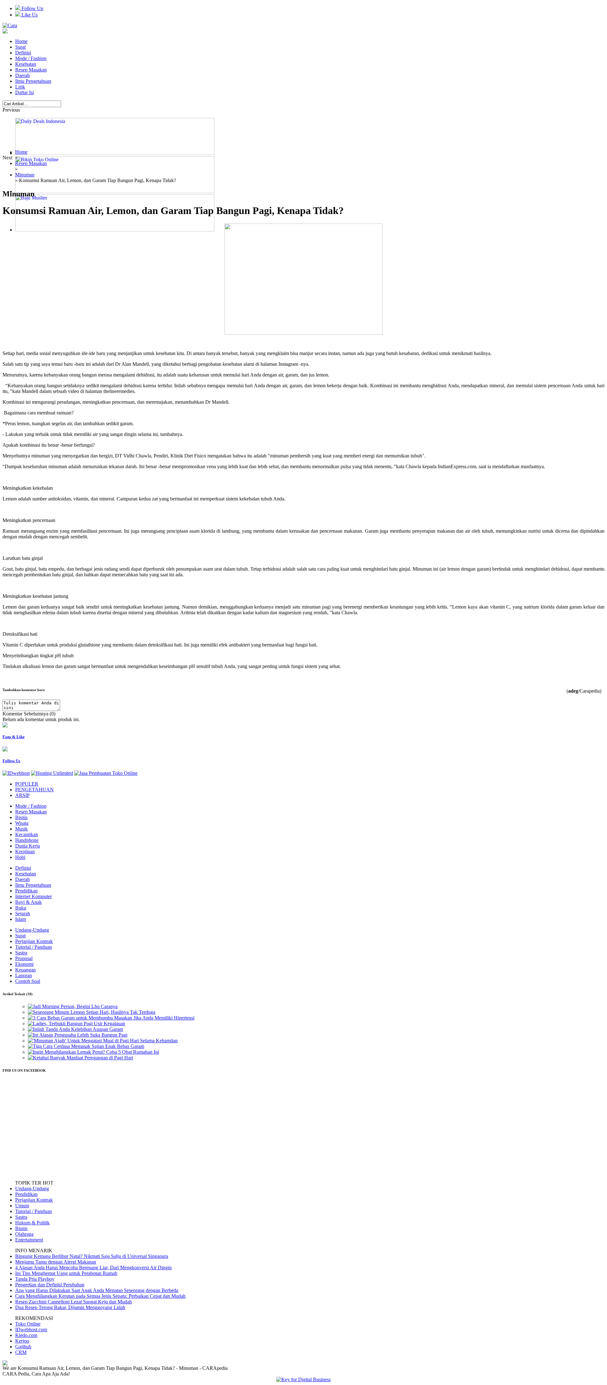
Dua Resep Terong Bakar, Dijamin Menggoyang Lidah (70, 1307)
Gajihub (23, 1346)
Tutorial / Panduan (33, 947)
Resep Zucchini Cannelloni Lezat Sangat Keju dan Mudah (73, 1301)
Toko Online (27, 1324)
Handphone (27, 840)
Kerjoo (22, 1341)
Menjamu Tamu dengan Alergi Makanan (55, 1262)
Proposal (24, 958)
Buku (20, 907)
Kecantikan (26, 834)
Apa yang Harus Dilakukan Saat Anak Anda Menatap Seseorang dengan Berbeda (96, 1290)
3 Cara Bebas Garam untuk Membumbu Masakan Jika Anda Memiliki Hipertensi (113, 1017)
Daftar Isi (24, 92)
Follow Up (31, 8)
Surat (20, 47)
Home (21, 41)
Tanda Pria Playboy (34, 1279)
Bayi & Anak (28, 902)
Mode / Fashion (30, 58)
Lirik (20, 86)
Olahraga (24, 1234)
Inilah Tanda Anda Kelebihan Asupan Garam (78, 1029)
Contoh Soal (27, 981)
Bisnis (21, 817)
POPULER (26, 784)
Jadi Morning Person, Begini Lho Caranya (75, 1006)
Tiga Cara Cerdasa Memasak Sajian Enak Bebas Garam (88, 1046)
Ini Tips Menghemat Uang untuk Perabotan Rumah (66, 1273)
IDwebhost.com (31, 1329)
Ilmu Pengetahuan (33, 81)
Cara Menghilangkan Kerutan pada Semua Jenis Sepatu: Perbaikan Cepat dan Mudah (100, 1296)
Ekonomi (24, 964)
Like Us (29, 14)
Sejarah (22, 913)
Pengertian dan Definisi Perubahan (49, 1284)
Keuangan (25, 969)
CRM (21, 1352)
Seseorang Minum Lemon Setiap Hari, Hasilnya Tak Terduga (94, 1012)
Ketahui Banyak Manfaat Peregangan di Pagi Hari (83, 1057)
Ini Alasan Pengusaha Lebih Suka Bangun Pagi (80, 1035)
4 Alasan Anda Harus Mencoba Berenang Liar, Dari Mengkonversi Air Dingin (93, 1267)
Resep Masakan (31, 69)
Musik (21, 828)
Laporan (23, 975)
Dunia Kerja (27, 846)
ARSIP (22, 795)
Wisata (21, 823)
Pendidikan (26, 890)
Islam (20, 919)
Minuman (24, 174)
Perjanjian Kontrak (34, 941)
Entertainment (29, 1239)
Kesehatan (25, 64)
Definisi (23, 52)
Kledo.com (26, 1335)
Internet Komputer (33, 896)
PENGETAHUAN (34, 789)
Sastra (21, 952)
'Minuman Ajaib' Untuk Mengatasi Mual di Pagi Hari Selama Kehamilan (105, 1040)
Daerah (22, 75)
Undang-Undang (32, 930)
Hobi (20, 857)
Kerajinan (25, 851)
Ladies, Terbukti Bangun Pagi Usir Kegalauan (79, 1023)
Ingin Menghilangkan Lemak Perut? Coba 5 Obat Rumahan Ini (96, 1052)
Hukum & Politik (32, 1222)
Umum (22, 1205)
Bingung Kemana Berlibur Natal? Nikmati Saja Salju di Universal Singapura (91, 1256)
